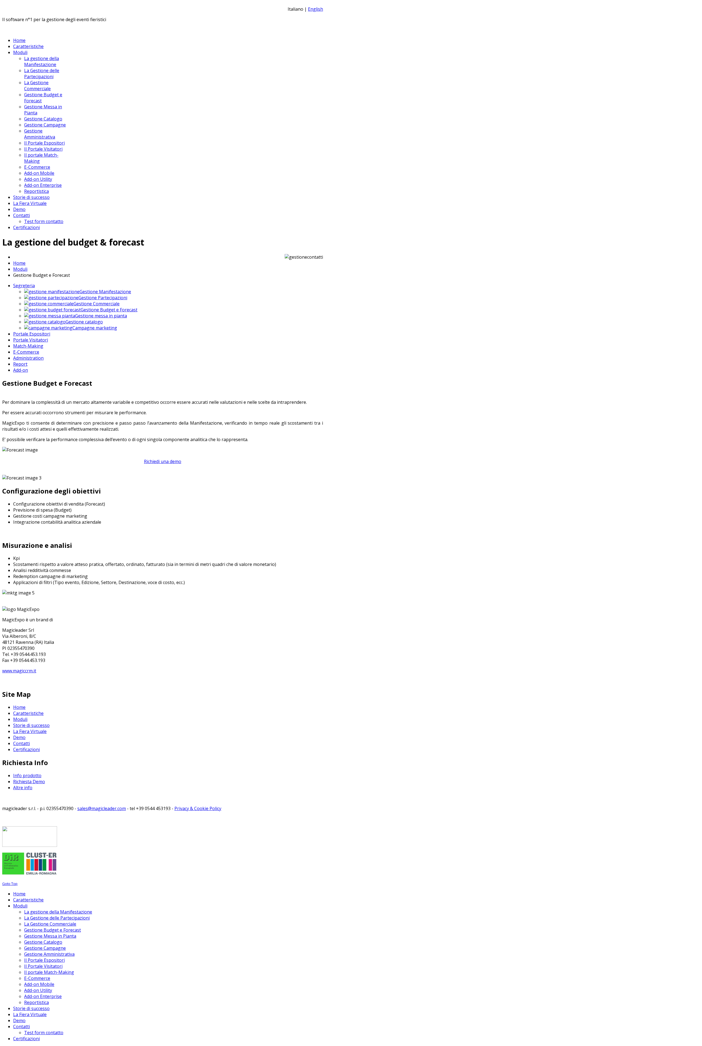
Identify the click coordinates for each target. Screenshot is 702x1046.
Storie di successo (31, 725)
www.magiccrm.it (19, 671)
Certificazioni (26, 749)
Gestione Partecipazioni (102, 298)
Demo (19, 737)
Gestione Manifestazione (105, 292)
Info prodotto (27, 775)
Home (19, 263)
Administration (28, 358)
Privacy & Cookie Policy (197, 808)
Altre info (22, 788)
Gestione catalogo (84, 322)
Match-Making (28, 346)
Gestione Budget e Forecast (109, 310)
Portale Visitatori (30, 340)
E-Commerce (26, 352)
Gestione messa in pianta (101, 316)
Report (20, 364)
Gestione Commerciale (96, 304)
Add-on (20, 370)
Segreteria (24, 286)
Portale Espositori (31, 334)
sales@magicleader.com (101, 808)
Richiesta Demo (29, 782)
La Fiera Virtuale (30, 731)
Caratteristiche (28, 713)
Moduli (20, 269)
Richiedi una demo (162, 461)
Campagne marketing (94, 328)
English (315, 9)
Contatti (21, 743)
